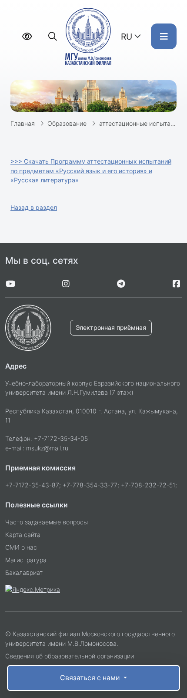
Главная (22, 123)
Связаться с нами (90, 678)
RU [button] (126, 36)
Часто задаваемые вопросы (46, 522)
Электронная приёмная (111, 327)
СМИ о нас (21, 547)
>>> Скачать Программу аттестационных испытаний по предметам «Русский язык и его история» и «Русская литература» (90, 170)
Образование (67, 123)
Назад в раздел (33, 207)
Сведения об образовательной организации (69, 656)
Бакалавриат (24, 572)
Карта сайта (22, 534)
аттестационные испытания (140, 123)
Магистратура (26, 560)
